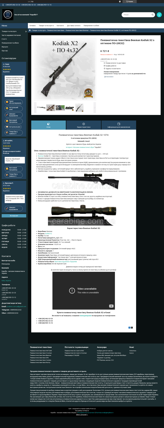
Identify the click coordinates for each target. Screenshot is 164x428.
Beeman (41, 156)
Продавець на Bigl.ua (82, 410)
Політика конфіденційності (104, 412)
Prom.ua (93, 408)
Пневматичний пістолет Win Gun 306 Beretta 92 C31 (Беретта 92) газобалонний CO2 (15, 80)
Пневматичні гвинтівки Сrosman (41, 353)
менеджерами (85, 315)
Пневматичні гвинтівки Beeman (77, 30)
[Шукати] (152, 14)
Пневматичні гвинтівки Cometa (40, 360)
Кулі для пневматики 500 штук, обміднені (13, 87)
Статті (4, 39)
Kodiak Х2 (48, 233)
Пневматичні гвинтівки (55, 30)
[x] (132, 328)
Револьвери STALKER (72, 355)
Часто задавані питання (11, 35)
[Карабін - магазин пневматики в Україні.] (7, 14)
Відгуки (5, 47)
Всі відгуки (14, 216)
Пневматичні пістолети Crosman (76, 353)
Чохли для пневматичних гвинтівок (109, 353)
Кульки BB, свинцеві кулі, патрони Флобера (111, 355)
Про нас (5, 51)
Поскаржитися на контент (86, 412)
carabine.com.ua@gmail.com (16, 306)
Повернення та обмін (91, 25)
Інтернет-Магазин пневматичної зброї (80, 147)
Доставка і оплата (73, 25)
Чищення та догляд (103, 357)
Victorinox (132, 350)
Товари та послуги (45, 25)
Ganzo (131, 353)
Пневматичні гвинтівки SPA (39, 357)
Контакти (60, 25)
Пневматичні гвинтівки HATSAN (41, 350)
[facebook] (129, 328)
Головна (32, 25)
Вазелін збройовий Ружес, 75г (13, 160)
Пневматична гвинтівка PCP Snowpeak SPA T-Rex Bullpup (15, 198)
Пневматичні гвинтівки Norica (40, 362)
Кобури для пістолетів (104, 350)
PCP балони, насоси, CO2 (105, 360)
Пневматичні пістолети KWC (74, 350)
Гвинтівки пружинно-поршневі (66, 261)
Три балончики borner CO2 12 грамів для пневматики (14, 92)
